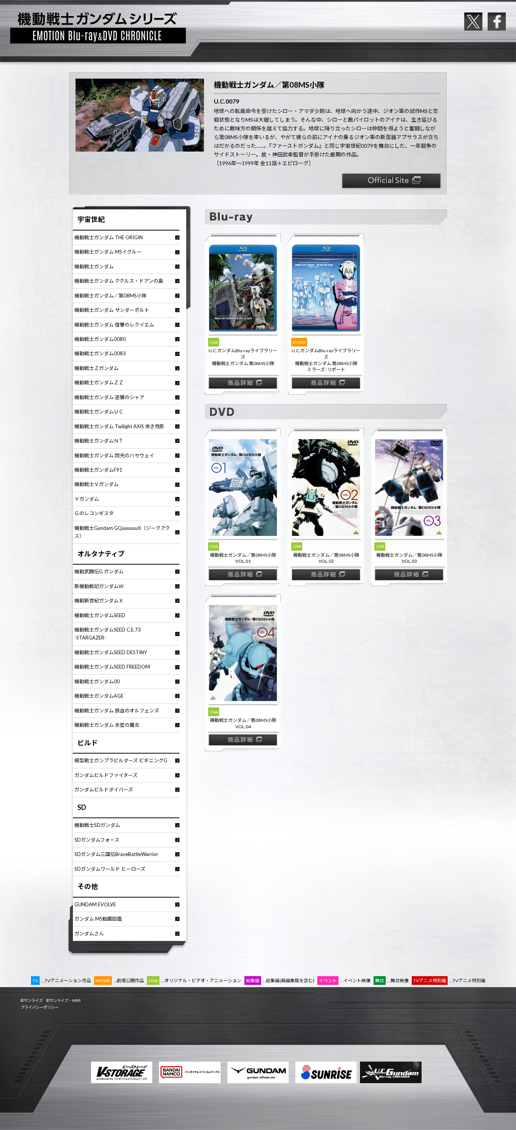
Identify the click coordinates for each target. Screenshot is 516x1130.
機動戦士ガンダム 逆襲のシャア (109, 397)
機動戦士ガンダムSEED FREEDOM (112, 667)
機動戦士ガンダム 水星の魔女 (106, 725)
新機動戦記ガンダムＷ (99, 586)
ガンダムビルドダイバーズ (103, 789)
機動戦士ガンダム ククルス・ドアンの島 (118, 281)
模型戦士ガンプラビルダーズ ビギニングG (120, 760)
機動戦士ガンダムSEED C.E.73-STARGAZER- (107, 634)
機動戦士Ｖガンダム (96, 484)
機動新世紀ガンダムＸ (99, 601)
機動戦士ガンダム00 (97, 681)
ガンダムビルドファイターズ (105, 775)
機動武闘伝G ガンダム (99, 571)
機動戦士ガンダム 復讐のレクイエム (114, 325)
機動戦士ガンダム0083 (100, 353)
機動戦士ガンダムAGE (99, 696)
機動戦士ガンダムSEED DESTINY (110, 652)
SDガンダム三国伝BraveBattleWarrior (116, 854)
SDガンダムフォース (96, 840)
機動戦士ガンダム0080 (100, 339)
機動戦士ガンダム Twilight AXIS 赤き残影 (119, 426)
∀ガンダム (86, 499)
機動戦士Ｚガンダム (96, 368)
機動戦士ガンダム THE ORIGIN (108, 237)
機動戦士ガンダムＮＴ (99, 441)
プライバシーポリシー (40, 1007)
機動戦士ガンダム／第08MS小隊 (110, 296)
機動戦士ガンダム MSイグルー (108, 252)
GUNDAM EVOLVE (95, 904)
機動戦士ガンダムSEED (99, 615)
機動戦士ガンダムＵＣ (99, 412)
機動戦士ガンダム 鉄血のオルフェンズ (116, 710)
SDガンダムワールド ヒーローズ (109, 869)
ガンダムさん (89, 933)
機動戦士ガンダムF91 (98, 470)
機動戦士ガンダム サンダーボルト (111, 310)
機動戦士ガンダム (94, 266)
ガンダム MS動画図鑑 (98, 919)
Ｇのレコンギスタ (94, 513)
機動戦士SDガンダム (97, 825)
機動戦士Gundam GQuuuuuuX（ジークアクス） (122, 532)
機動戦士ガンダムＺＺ (99, 382)
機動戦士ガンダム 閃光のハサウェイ (114, 455)
